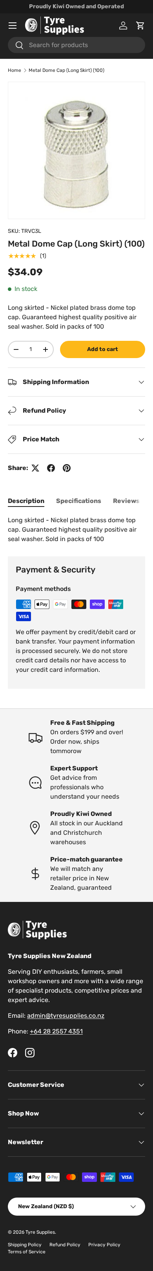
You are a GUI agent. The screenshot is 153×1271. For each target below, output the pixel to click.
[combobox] (76, 45)
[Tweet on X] (35, 468)
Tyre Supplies (40, 1232)
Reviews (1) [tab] (130, 501)
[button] (140, 25)
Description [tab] (26, 501)
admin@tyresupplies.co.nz (65, 1015)
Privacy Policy (104, 1244)
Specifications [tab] (78, 501)
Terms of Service (27, 1252)
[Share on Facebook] (51, 468)
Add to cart (102, 349)
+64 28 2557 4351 (56, 1031)
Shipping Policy (25, 1244)
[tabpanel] (76, 530)
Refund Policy (64, 1244)
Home (14, 70)
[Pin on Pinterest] (67, 468)
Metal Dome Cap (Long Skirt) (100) (66, 70)
